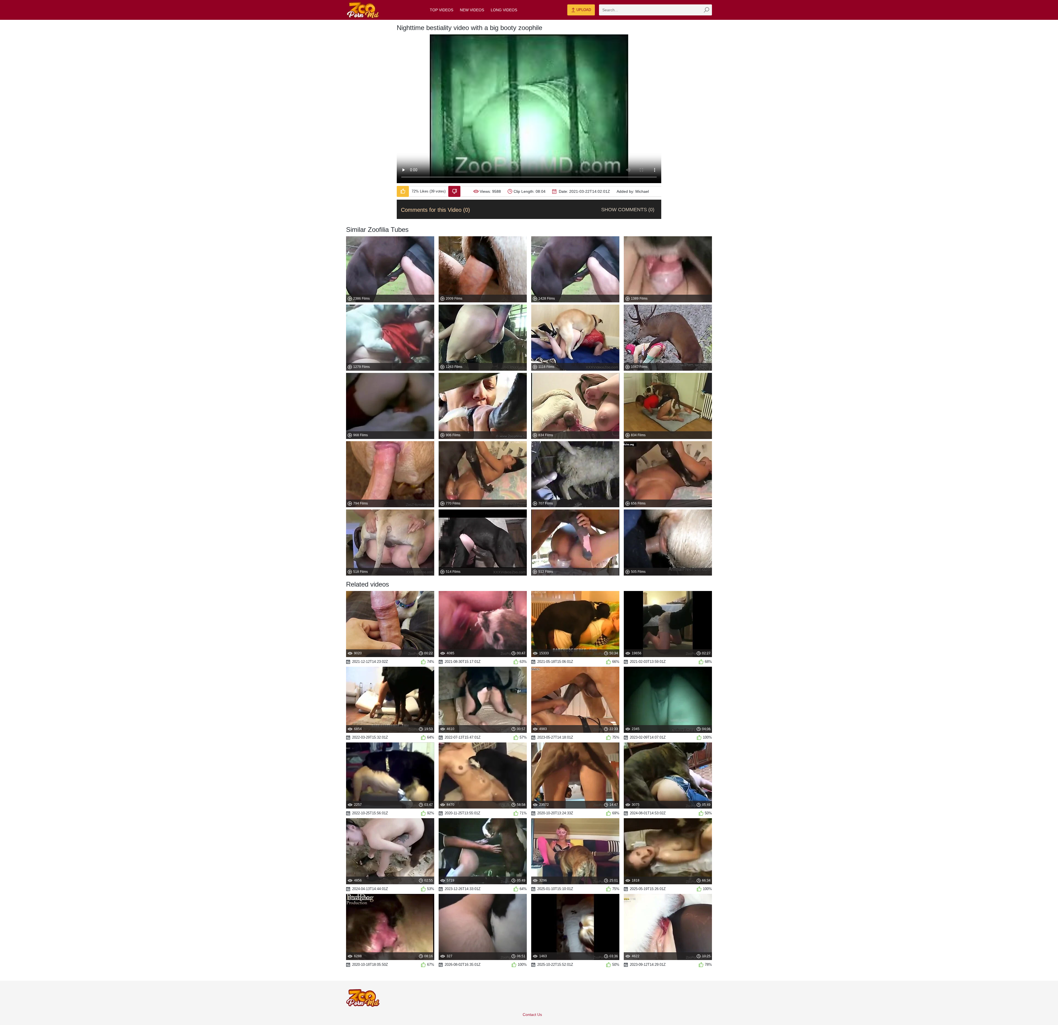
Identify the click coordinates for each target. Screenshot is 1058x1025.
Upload (583, 10)
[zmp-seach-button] (706, 9)
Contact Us (532, 1014)
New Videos (472, 10)
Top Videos (441, 10)
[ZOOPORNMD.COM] (363, 10)
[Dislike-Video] (454, 191)
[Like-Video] (403, 191)
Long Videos (504, 10)
